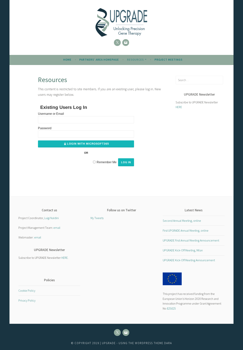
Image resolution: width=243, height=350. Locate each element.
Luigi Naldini (51, 218)
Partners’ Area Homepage (99, 59)
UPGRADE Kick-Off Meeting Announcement (189, 260)
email (56, 228)
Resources (135, 59)
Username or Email (51, 113)
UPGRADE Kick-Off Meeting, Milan (183, 250)
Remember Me (107, 162)
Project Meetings (168, 59)
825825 (171, 308)
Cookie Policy (26, 290)
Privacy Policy (27, 300)
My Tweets (97, 218)
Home (67, 59)
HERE (179, 107)
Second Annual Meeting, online (182, 221)
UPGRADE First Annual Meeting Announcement (191, 240)
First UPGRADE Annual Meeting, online (185, 230)
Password (44, 128)
